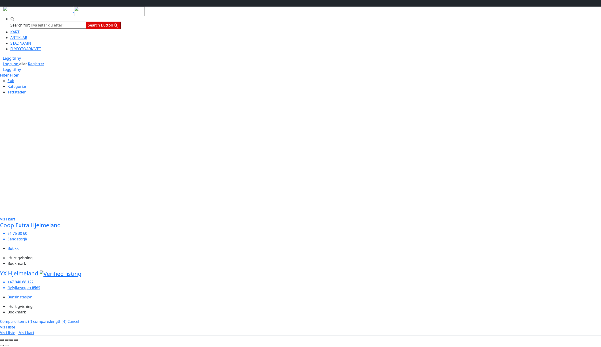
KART (14, 32)
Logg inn (11, 63)
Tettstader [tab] (17, 92)
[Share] (6, 340)
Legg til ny (12, 58)
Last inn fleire (12, 202)
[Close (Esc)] (2, 340)
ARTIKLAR (18, 37)
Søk (3, 101)
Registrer (36, 63)
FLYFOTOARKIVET (25, 48)
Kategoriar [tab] (17, 86)
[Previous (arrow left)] (2, 345)
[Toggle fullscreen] (11, 340)
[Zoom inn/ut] (16, 340)
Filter (5, 75)
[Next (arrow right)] (6, 345)
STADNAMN (20, 43)
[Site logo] (38, 10)
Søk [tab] (11, 80)
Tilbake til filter (13, 179)
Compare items (33, 321)
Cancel (73, 321)
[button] (12, 18)
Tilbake (14, 101)
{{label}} (40, 164)
